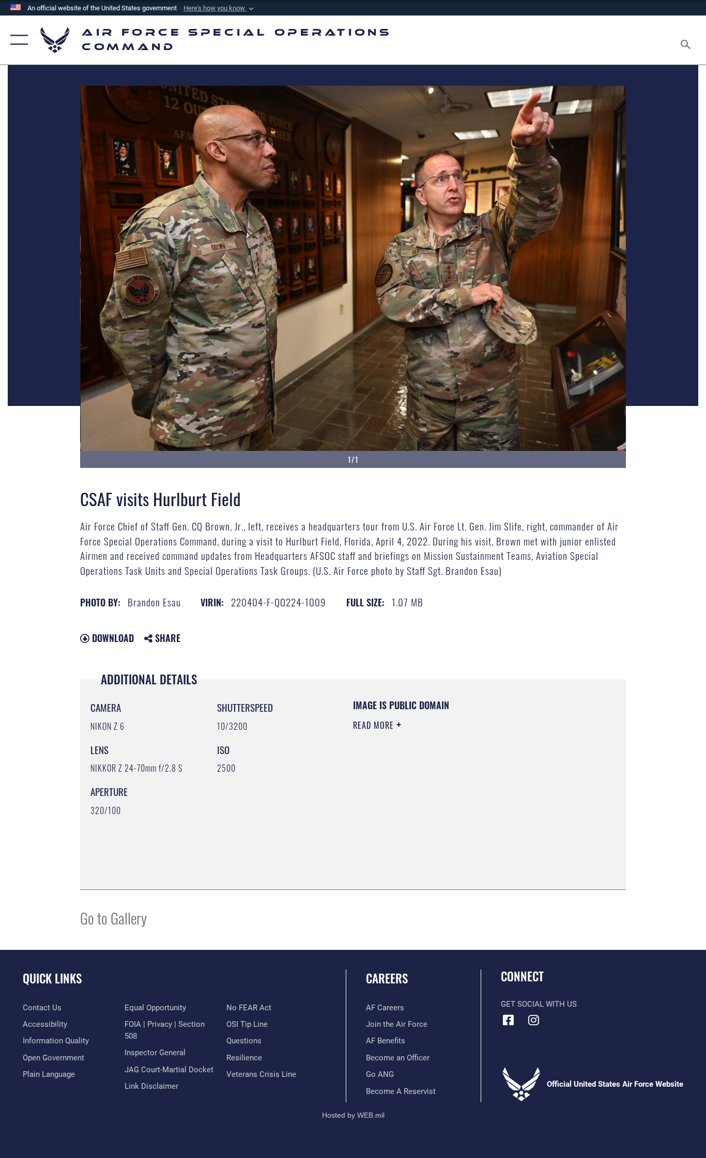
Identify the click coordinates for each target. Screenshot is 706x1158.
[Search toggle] (687, 40)
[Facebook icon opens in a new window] (508, 1020)
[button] (219, 8)
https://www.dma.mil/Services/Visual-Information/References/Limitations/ (474, 805)
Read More (374, 725)
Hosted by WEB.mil (353, 1115)
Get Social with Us (539, 1004)
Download (111, 638)
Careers (387, 978)
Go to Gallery (113, 917)
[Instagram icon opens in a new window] (534, 1020)
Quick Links (52, 978)
